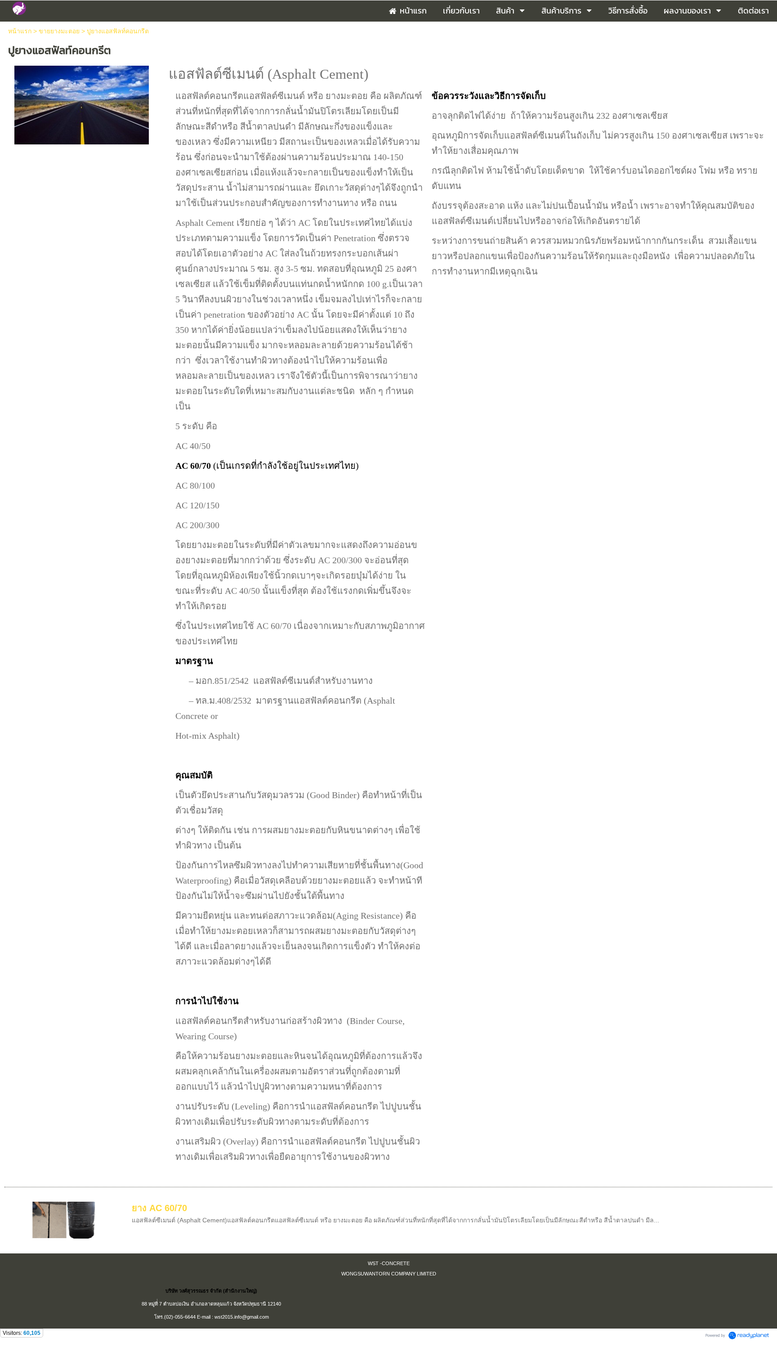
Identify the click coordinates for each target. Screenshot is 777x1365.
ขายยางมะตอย (60, 31)
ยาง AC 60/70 (159, 1208)
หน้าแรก (19, 31)
